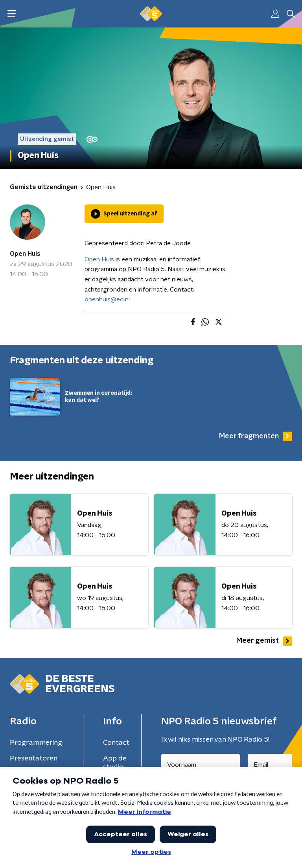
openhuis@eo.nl (107, 299)
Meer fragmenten (249, 436)
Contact (116, 742)
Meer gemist (257, 640)
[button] (11, 14)
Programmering (36, 742)
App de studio (115, 763)
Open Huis (25, 254)
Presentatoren (33, 758)
